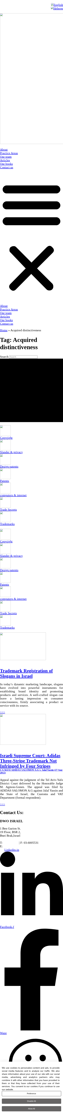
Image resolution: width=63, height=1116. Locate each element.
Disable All (31, 1101)
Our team (6, 156)
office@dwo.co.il (14, 846)
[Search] (31, 390)
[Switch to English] (57, 4)
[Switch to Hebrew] (57, 8)
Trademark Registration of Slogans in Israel (26, 673)
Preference (31, 1094)
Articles (5, 160)
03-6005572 (10, 842)
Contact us (6, 167)
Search (4, 356)
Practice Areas (9, 153)
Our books (6, 163)
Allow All (31, 1109)
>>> (2, 712)
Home (3, 330)
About (4, 149)
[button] (31, 236)
